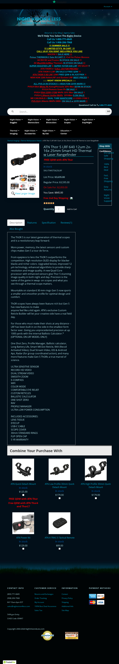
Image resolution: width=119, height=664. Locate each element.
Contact (65, 594)
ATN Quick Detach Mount (23, 483)
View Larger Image (25, 193)
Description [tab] (16, 222)
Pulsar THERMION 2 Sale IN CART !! (48, 57)
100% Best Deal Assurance (45, 606)
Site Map (65, 610)
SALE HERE (63, 54)
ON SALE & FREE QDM (67, 72)
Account (107, 6)
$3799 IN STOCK (83, 86)
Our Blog (58, 32)
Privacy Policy (67, 598)
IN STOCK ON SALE (69, 60)
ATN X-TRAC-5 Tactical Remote (59, 537)
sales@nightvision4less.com (18, 606)
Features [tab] (32, 222)
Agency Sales (69, 32)
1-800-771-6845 (105, 105)
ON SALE (70, 89)
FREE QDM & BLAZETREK (72, 74)
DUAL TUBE (60, 98)
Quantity (49, 209)
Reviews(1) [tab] (66, 222)
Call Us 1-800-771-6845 (59, 39)
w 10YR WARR (78, 101)
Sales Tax (38, 610)
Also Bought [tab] (16, 228)
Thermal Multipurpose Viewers (31, 140)
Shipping (65, 602)
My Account (39, 602)
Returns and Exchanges (44, 594)
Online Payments (59, 635)
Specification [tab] (49, 222)
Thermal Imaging (13, 140)
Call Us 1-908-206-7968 (59, 42)
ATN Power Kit (23, 537)
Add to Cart (72, 209)
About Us (48, 32)
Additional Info (67, 606)
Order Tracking (41, 598)
